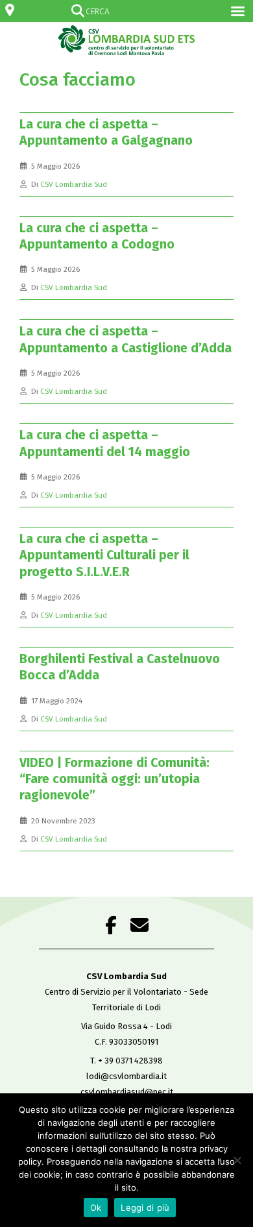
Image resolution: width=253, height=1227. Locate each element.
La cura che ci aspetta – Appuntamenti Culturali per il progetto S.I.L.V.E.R (104, 555)
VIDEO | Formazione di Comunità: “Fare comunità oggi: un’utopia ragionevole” (114, 779)
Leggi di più (145, 1207)
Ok (96, 1207)
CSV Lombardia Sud (73, 184)
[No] (236, 1160)
